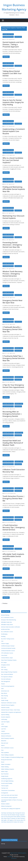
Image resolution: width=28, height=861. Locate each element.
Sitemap (3, 843)
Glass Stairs (4, 698)
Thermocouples (4, 785)
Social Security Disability (6, 783)
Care (2, 641)
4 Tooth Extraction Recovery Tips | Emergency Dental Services (14, 527)
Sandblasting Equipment (6, 778)
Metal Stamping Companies (7, 738)
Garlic (2, 688)
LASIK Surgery (4, 726)
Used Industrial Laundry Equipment (9, 797)
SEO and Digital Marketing (7, 781)
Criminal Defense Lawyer (7, 657)
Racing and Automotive (6, 759)
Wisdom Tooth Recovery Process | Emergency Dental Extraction (12, 273)
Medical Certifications (6, 736)
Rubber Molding (4, 766)
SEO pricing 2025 (9, 816)
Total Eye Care (4, 788)
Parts (2, 750)
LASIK (2, 724)
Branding (3, 636)
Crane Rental (4, 655)
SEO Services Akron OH (19, 820)
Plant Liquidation (5, 752)
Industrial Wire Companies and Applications (11, 712)
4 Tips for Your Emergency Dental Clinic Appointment (13, 386)
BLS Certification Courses (7, 631)
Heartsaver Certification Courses (8, 702)
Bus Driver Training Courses (7, 638)
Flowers (3, 683)
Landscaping (4, 719)
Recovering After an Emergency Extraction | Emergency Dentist (12, 413)
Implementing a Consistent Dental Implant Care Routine (14, 131)
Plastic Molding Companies (7, 755)
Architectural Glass (5, 629)
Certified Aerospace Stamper (8, 646)
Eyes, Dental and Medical (8, 36)
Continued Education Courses (8, 650)
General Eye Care (5, 691)
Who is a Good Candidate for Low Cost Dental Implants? (13, 160)
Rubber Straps (4, 771)
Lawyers (3, 731)
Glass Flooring (4, 695)
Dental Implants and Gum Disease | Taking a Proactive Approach (13, 44)
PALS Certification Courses (7, 747)
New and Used (4, 743)
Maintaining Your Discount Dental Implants (13, 217)
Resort (2, 762)
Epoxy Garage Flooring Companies (9, 672)
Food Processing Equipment (7, 686)
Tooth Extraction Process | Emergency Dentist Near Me (13, 498)
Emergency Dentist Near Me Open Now (12, 301)
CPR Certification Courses (7, 653)
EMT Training (4, 669)
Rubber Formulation (5, 764)
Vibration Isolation (5, 803)
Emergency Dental (18, 348)
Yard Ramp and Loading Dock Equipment (10, 808)
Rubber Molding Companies (7, 769)
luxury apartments (5, 733)
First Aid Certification (6, 679)
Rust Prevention (5, 774)
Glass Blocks (4, 693)
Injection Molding (5, 714)
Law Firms (3, 729)
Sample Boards (4, 776)
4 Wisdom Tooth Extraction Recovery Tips (14, 470)
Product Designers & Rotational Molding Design (12, 757)
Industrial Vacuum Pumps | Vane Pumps (10, 710)
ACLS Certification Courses (7, 617)
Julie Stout (12, 39)
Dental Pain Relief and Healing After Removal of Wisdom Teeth (13, 442)
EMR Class (3, 667)
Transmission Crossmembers (8, 790)
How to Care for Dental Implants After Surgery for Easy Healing (13, 102)
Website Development (6, 806)
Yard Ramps (9, 813)
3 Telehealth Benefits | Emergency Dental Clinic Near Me (12, 329)
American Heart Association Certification (10, 627)
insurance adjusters (5, 717)
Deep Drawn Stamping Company (8, 660)
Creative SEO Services (18, 822)
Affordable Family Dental (8, 34)
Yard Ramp (3, 813)
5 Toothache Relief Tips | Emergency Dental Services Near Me (14, 358)
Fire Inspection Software (6, 676)
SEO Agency (10, 820)
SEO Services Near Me (6, 814)
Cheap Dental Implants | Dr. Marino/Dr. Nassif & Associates (13, 585)
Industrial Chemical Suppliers (7, 705)
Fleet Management (5, 681)
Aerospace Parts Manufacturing (8, 619)
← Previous (4, 603)
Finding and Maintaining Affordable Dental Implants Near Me (14, 189)
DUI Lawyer (4, 662)
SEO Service (22, 813)
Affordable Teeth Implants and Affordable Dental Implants (13, 556)
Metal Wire (3, 740)
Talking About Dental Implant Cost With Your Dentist (12, 73)
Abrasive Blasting (5, 615)
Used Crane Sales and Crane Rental (9, 795)
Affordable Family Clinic (6, 622)
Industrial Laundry (5, 707)
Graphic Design (4, 700)
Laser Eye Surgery (5, 721)
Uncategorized (18, 36)
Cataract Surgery (5, 643)
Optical (2, 745)
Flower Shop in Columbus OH (10, 818)
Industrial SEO (10, 822)
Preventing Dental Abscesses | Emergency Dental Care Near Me (12, 244)
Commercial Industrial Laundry (8, 648)
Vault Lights (4, 820)
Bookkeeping (4, 634)
